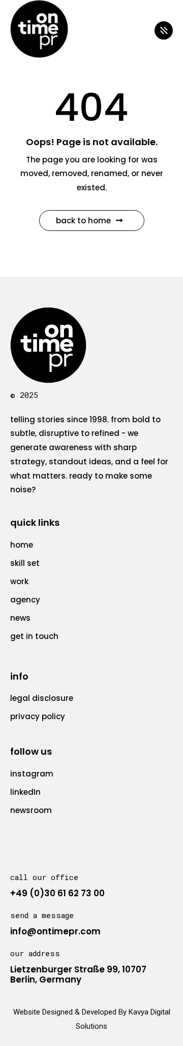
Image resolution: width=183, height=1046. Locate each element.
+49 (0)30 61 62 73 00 (57, 893)
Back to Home (83, 220)
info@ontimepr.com (55, 931)
